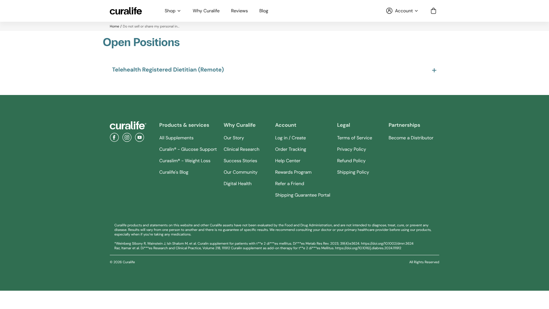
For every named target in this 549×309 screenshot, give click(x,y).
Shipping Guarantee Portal (302, 195)
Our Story (234, 138)
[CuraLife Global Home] (126, 11)
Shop (170, 11)
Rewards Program (293, 172)
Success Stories (240, 161)
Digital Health (238, 184)
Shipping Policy (353, 172)
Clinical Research (241, 149)
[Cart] (433, 11)
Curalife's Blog (173, 172)
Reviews (239, 11)
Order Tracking (290, 149)
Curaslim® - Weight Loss (184, 161)
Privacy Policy (351, 149)
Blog (263, 11)
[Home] (128, 125)
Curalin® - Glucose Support (188, 149)
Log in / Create (290, 138)
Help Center (287, 161)
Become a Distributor (411, 138)
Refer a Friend (289, 184)
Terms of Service (354, 138)
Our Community (241, 172)
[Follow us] (114, 137)
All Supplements (176, 138)
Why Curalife (206, 11)
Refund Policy (351, 161)
